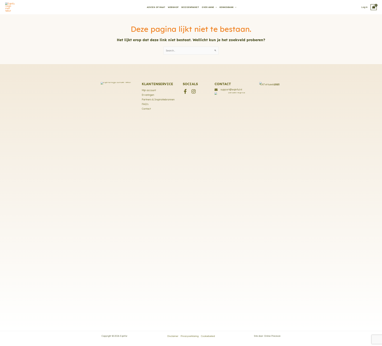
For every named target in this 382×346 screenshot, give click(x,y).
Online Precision (272, 336)
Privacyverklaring (190, 336)
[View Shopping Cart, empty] (374, 7)
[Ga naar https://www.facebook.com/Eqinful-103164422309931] (185, 91)
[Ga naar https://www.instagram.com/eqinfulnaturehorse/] (193, 91)
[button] (215, 7)
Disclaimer (172, 336)
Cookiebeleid (208, 336)
